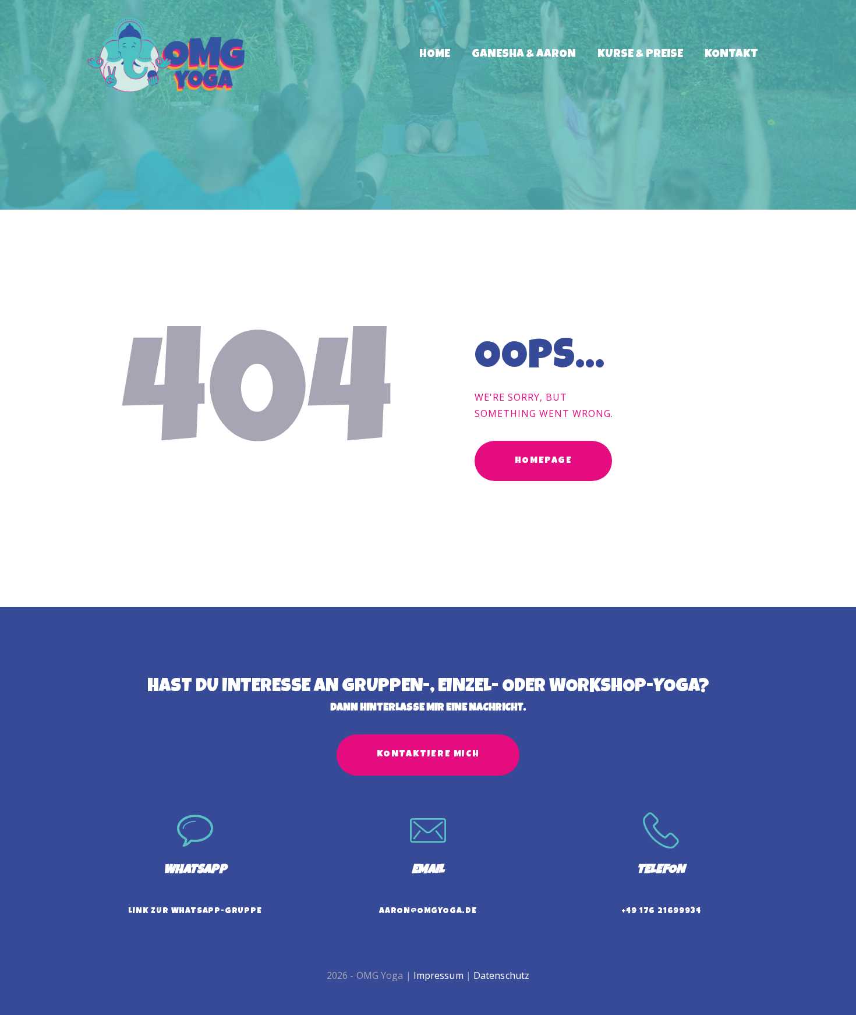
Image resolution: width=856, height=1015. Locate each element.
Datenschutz (501, 975)
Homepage (543, 461)
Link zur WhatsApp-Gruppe (194, 911)
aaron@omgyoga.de (428, 911)
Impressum (438, 975)
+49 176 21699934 (661, 911)
